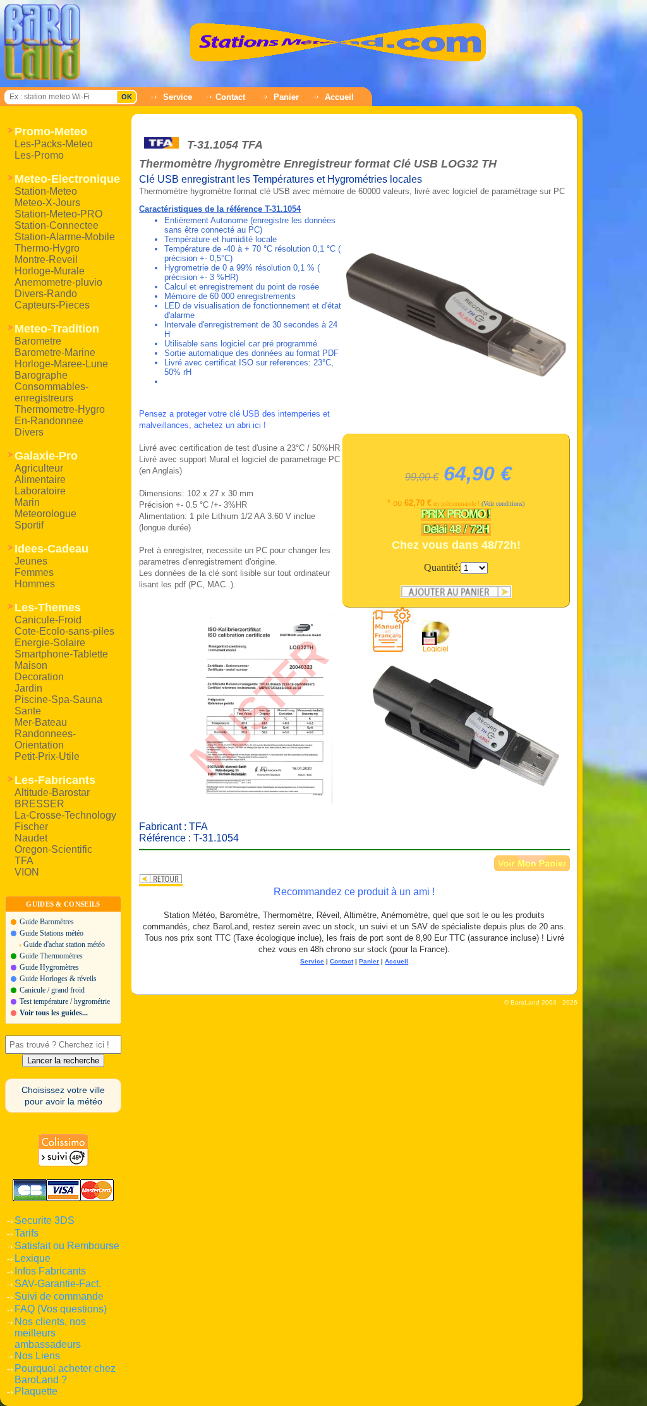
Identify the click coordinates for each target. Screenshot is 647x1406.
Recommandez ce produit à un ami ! (354, 891)
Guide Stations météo (51, 933)
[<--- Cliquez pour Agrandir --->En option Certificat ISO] (265, 709)
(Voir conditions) (502, 503)
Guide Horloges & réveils (58, 978)
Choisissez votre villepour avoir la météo (63, 1095)
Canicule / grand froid (52, 990)
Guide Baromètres (47, 921)
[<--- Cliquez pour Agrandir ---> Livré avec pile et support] (467, 724)
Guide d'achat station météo (64, 944)
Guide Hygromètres (49, 967)
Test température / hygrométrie (65, 1001)
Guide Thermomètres (51, 955)
